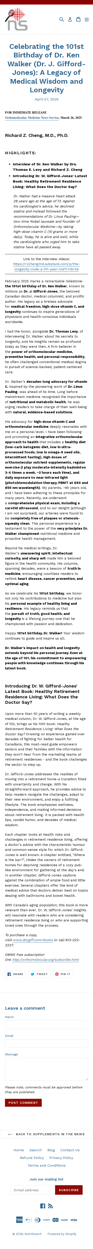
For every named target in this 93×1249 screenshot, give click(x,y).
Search (36, 1150)
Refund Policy (32, 1158)
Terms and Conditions (47, 1165)
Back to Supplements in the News (50, 1134)
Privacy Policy (61, 1158)
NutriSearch (33, 1234)
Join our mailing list (46, 1179)
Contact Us (70, 1150)
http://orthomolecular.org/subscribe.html (45, 960)
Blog (51, 1150)
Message (11, 1054)
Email (9, 1035)
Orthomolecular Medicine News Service (32, 117)
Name (9, 1017)
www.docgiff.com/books (33, 940)
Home (19, 1150)
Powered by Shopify (61, 1234)
